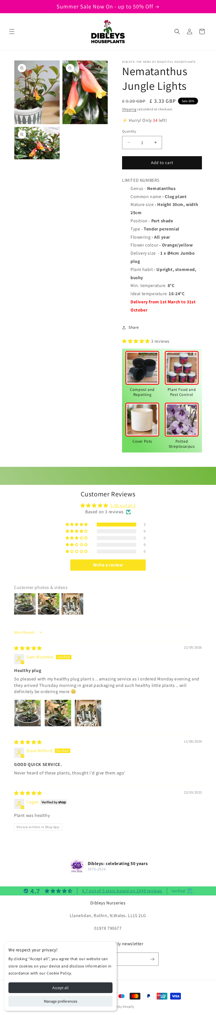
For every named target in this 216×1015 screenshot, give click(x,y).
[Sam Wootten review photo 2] (57, 713)
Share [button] (134, 327)
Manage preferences (60, 1001)
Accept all (60, 987)
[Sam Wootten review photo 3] (88, 713)
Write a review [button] (108, 565)
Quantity (129, 131)
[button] (12, 31)
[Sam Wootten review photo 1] (27, 713)
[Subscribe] (152, 959)
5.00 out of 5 (123, 505)
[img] (28, 648)
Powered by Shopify (119, 1007)
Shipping (129, 109)
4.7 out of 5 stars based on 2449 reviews (122, 891)
